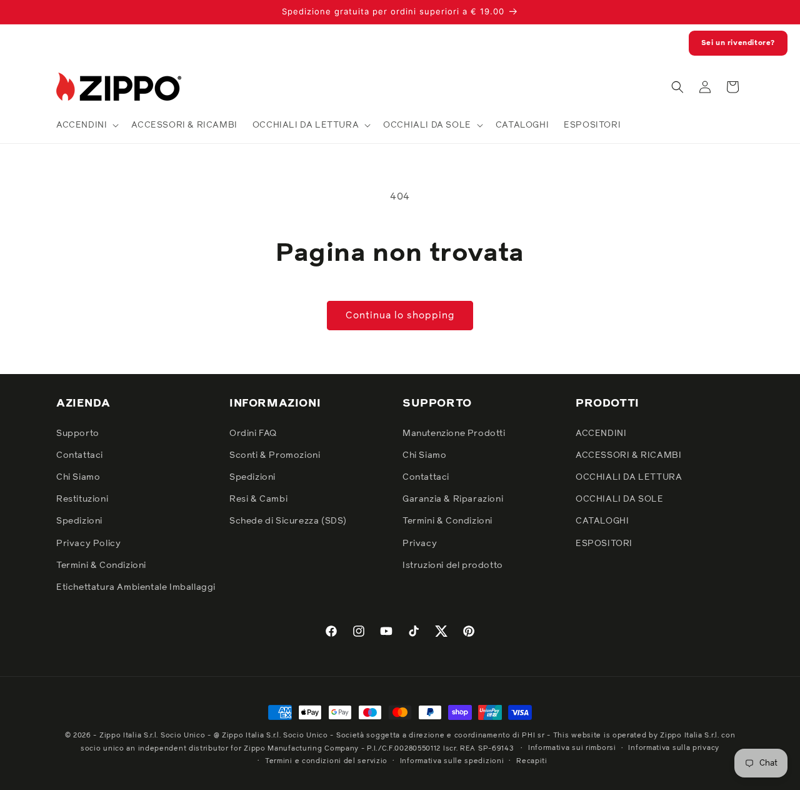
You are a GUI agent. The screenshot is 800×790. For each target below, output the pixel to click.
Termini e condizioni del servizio (326, 760)
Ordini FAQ (253, 433)
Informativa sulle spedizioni (452, 760)
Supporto (77, 433)
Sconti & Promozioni (274, 455)
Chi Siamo (78, 477)
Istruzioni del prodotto (452, 565)
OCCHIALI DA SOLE (620, 499)
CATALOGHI (602, 521)
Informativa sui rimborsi (572, 747)
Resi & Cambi (258, 499)
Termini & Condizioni (101, 565)
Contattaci (79, 455)
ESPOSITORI (604, 543)
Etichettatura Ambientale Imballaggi (136, 587)
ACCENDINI (601, 433)
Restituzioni (82, 499)
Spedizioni (79, 521)
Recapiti (532, 760)
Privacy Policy (88, 543)
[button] (86, 125)
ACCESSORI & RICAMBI (628, 455)
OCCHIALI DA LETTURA (629, 477)
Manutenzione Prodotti (454, 433)
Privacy (419, 543)
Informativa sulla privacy (673, 747)
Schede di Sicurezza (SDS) (288, 521)
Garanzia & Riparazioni (452, 499)
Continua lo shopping (400, 315)
